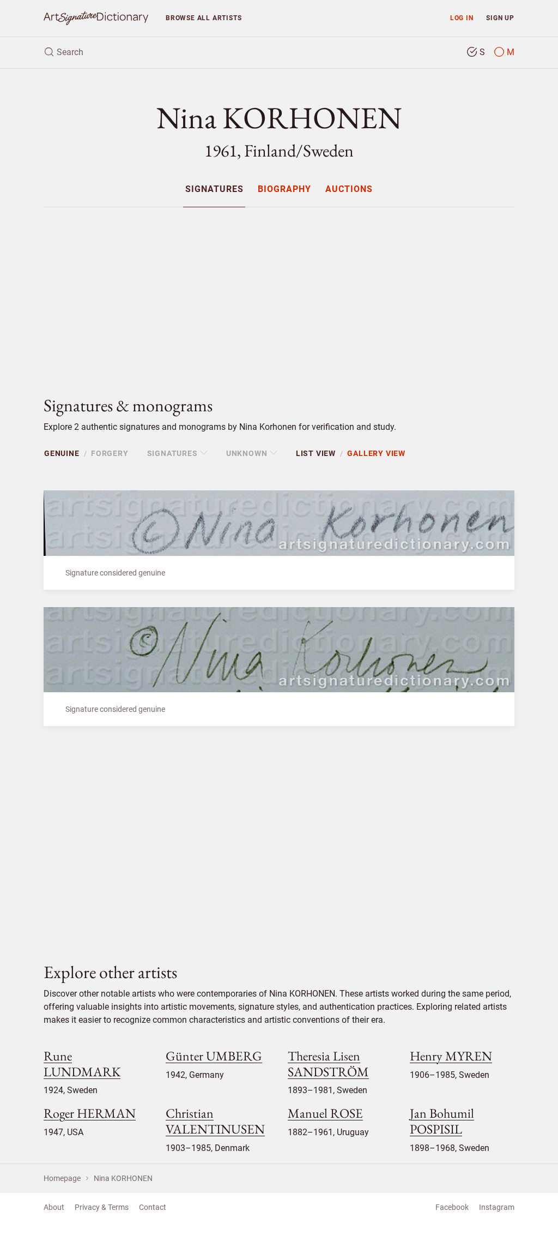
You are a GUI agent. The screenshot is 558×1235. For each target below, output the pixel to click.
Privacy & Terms (102, 1207)
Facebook (452, 1207)
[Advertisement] (279, 292)
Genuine (62, 453)
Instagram (496, 1207)
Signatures (214, 189)
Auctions (349, 189)
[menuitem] (214, 189)
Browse (203, 18)
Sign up (500, 18)
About (54, 1207)
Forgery (110, 453)
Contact (152, 1207)
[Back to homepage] (96, 18)
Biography (284, 189)
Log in (462, 18)
